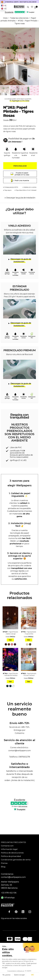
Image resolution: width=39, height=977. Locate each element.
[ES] (2, 2)
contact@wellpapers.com (19, 751)
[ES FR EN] (2, 2)
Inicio (5, 18)
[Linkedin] (23, 911)
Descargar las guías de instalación (20, 198)
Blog (3, 867)
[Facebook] (9, 911)
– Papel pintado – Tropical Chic (28, 633)
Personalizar (20, 166)
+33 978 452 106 (8, 893)
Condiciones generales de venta (16, 860)
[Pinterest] (16, 911)
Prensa (4, 863)
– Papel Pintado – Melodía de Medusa (10, 674)
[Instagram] (29, 911)
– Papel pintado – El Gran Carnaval (28, 674)
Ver (10, 640)
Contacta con (7, 846)
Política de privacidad (11, 856)
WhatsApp (9, 897)
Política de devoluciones (12, 853)
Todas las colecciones (19, 18)
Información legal (9, 849)
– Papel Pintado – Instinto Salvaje (10, 633)
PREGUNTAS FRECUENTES (13, 842)
